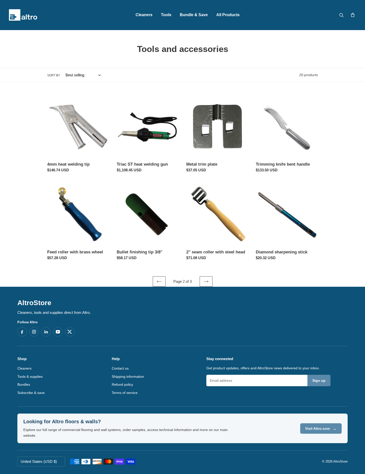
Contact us (120, 368)
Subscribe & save (31, 393)
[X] (69, 331)
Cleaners (144, 15)
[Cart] (352, 14)
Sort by (53, 75)
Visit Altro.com (321, 428)
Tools (166, 15)
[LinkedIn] (46, 331)
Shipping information (128, 377)
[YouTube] (58, 331)
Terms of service (125, 393)
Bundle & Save (194, 15)
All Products (228, 15)
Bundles (23, 384)
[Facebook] (22, 331)
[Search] (341, 14)
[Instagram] (34, 331)
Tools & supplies (30, 377)
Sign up (319, 380)
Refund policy (122, 384)
